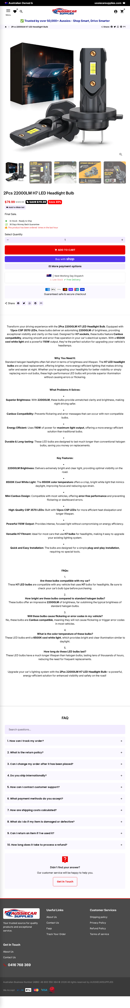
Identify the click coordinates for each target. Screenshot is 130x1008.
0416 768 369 (19, 965)
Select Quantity (14, 234)
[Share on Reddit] (121, 26)
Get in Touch (65, 881)
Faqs (49, 928)
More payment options (66, 266)
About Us (51, 917)
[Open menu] (8, 10)
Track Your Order (56, 934)
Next (121, 99)
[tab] (65, 741)
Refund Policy (98, 928)
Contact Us (52, 922)
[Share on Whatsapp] (118, 26)
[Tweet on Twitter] (115, 26)
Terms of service (99, 934)
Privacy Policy (98, 922)
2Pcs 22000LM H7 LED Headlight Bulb (29, 26)
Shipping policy (98, 917)
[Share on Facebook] (112, 26)
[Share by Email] (124, 26)
